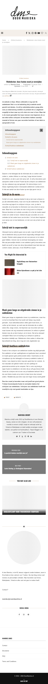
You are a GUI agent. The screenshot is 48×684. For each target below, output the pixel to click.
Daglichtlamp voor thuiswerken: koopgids (27, 262)
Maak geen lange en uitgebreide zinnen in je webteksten (23, 142)
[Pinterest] (36, 33)
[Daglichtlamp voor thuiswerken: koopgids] (10, 262)
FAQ (3, 656)
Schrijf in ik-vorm (11, 137)
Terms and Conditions (9, 661)
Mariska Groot (15, 84)
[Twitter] (29, 33)
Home (4, 40)
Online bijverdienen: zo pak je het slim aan (29, 271)
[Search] (46, 33)
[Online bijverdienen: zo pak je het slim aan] (10, 271)
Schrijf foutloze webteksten (14, 146)
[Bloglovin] (42, 33)
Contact (4, 645)
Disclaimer (5, 651)
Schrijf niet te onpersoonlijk (14, 140)
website (18, 397)
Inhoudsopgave (10, 134)
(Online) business (16, 40)
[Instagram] (32, 33)
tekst (7, 397)
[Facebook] (26, 33)
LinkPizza (6, 96)
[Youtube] (39, 33)
